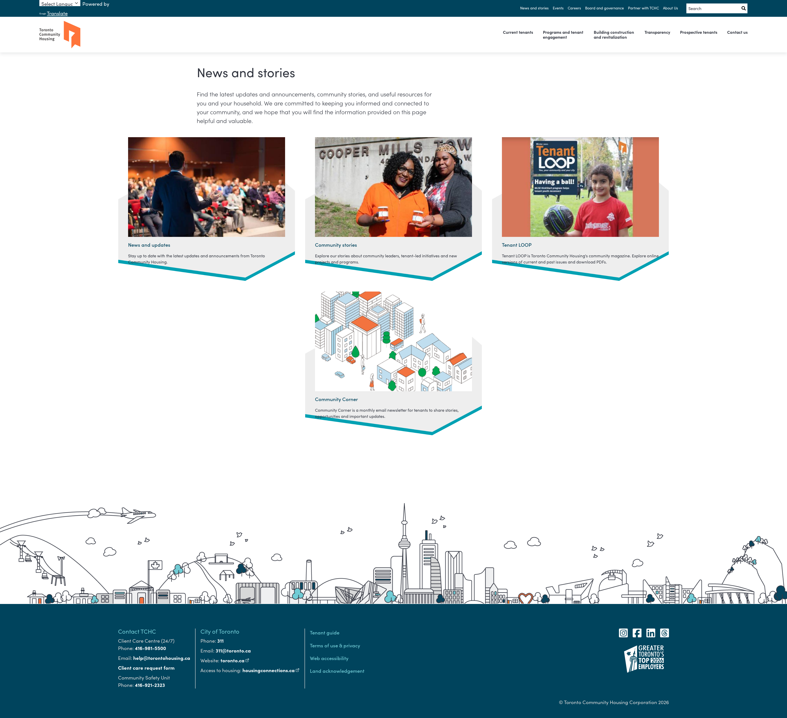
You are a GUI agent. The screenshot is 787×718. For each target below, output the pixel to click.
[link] (518, 32)
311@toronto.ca (233, 650)
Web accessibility (329, 658)
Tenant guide (324, 632)
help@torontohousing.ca (161, 657)
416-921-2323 (150, 684)
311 (220, 640)
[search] (717, 8)
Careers (574, 8)
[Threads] (664, 633)
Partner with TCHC (643, 8)
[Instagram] (623, 633)
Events (558, 8)
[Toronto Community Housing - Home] (59, 34)
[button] (743, 8)
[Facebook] (637, 633)
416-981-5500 (150, 648)
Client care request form (146, 667)
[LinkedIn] (650, 633)
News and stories (534, 8)
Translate (57, 13)
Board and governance (604, 8)
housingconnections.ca (271, 670)
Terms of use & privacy (335, 645)
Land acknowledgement (337, 670)
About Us (670, 8)
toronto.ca (235, 660)
